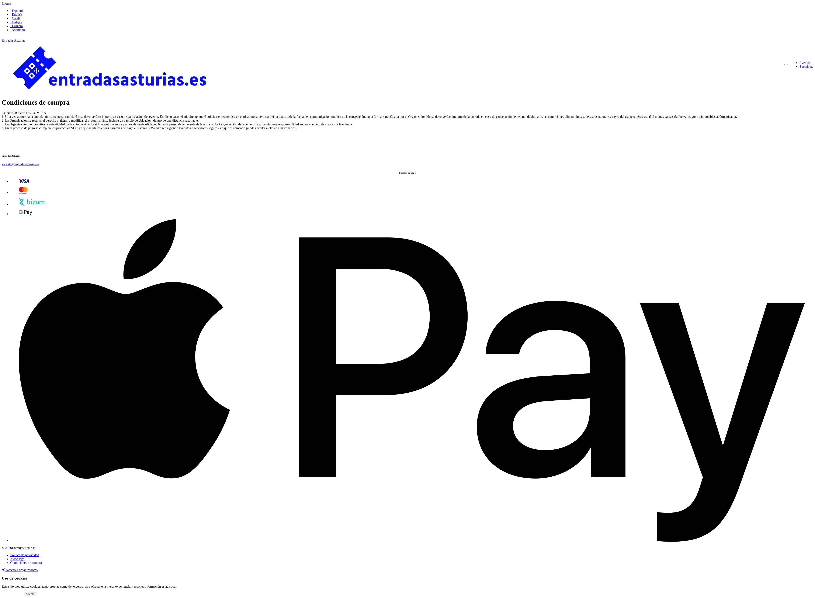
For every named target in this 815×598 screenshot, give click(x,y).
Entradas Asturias (13, 40)
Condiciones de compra (26, 562)
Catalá (15, 18)
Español (16, 11)
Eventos (805, 63)
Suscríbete (806, 66)
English (16, 14)
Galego (16, 22)
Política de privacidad (24, 555)
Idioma (6, 3)
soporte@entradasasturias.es (20, 164)
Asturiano (17, 30)
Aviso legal (17, 559)
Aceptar (30, 594)
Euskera (16, 26)
